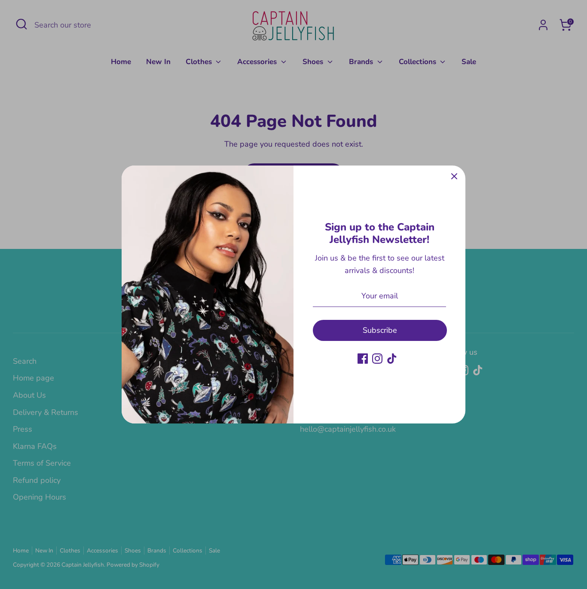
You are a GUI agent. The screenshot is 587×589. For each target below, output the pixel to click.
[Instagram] (377, 358)
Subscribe (380, 330)
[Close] (454, 176)
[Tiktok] (392, 358)
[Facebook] (363, 358)
